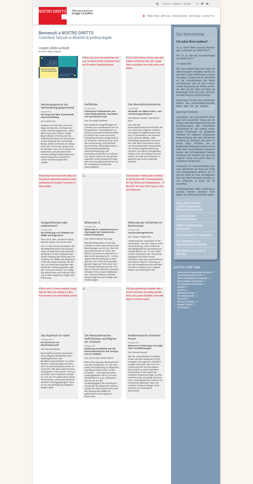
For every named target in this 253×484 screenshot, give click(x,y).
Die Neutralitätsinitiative (144, 104)
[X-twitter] (197, 4)
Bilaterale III (92, 222)
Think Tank (153, 15)
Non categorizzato (185, 295)
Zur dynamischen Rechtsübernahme (186, 217)
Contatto (208, 15)
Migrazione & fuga (185, 292)
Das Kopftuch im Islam (55, 335)
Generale (181, 287)
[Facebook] (207, 4)
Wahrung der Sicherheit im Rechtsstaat (145, 224)
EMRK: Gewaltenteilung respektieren (189, 227)
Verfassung (182, 307)
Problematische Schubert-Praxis (144, 337)
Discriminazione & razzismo (190, 284)
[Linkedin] (202, 4)
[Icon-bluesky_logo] (212, 4)
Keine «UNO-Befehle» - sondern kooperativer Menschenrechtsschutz (189, 206)
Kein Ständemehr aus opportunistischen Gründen (191, 242)
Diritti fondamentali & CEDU (189, 275)
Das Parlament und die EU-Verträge (191, 252)
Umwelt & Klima (184, 304)
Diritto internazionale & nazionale (192, 278)
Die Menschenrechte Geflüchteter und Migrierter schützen (100, 338)
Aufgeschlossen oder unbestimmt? (54, 224)
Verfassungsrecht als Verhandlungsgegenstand (57, 106)
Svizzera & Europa (185, 301)
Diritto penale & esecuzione (189, 281)
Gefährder (91, 104)
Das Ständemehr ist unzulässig (193, 235)
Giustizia (181, 289)
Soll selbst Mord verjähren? (192, 41)
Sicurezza (181, 298)
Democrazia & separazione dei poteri (194, 272)
